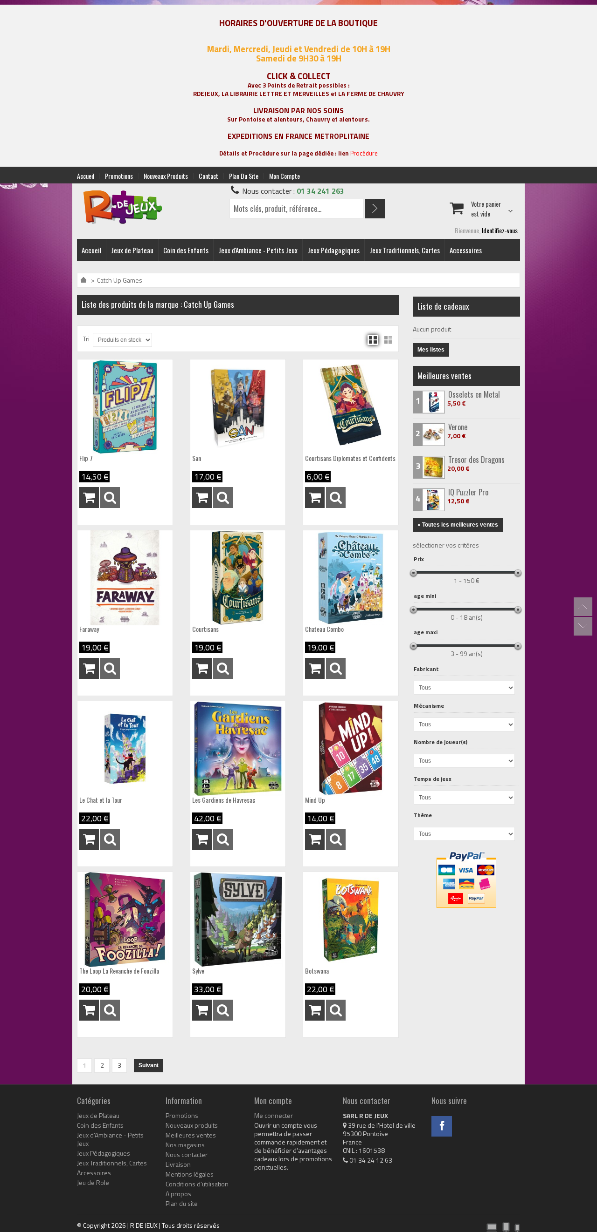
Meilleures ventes (444, 375)
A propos (178, 1194)
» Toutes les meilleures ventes (457, 524)
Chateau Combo (324, 629)
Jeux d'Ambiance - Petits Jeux (258, 250)
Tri (86, 338)
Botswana (317, 971)
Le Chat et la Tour (100, 800)
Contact (208, 176)
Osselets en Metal (474, 394)
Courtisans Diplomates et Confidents (350, 458)
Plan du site (243, 176)
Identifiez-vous (500, 230)
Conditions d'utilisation (197, 1184)
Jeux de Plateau (132, 250)
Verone (457, 427)
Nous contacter (187, 1155)
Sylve (198, 971)
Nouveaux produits (166, 176)
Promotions (119, 176)
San (196, 458)
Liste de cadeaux (443, 306)
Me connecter (273, 1115)
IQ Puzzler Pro (468, 492)
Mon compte (284, 176)
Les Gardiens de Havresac (223, 800)
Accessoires (466, 250)
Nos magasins (185, 1145)
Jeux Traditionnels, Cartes (404, 250)
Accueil (85, 176)
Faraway (89, 629)
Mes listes (430, 349)
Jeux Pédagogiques (333, 250)
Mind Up (315, 800)
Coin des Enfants (185, 250)
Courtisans (205, 629)
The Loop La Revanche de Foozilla (119, 971)
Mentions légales (190, 1174)
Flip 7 (86, 458)
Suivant (149, 1065)
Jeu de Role (93, 1182)
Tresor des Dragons (476, 459)
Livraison (178, 1164)
